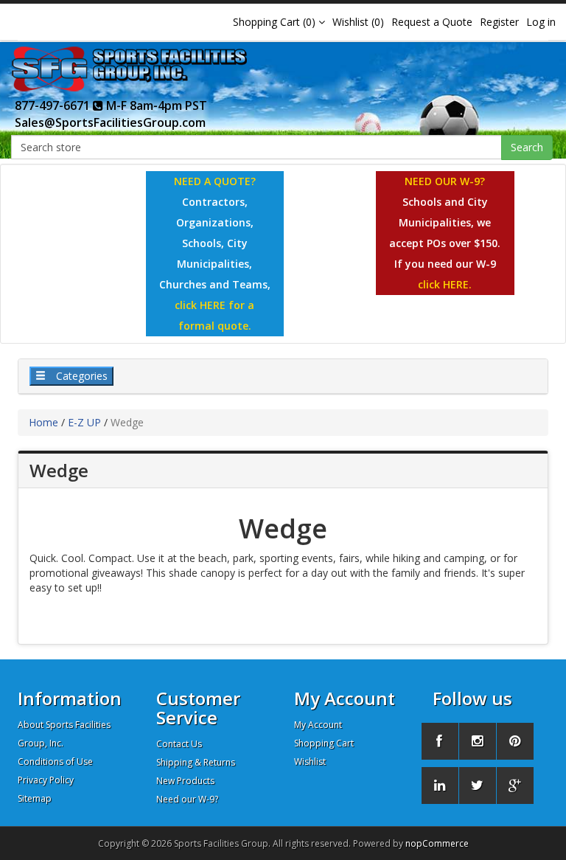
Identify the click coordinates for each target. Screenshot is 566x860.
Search (527, 147)
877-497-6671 (54, 105)
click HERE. (445, 284)
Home (43, 422)
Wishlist (310, 761)
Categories (80, 376)
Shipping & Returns (195, 762)
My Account (318, 724)
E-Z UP (84, 422)
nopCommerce (437, 843)
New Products (185, 780)
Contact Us (179, 744)
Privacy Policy (46, 780)
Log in (541, 22)
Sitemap (35, 798)
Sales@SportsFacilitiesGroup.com (110, 122)
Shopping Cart (324, 743)
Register (499, 22)
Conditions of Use (55, 761)
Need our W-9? (187, 799)
